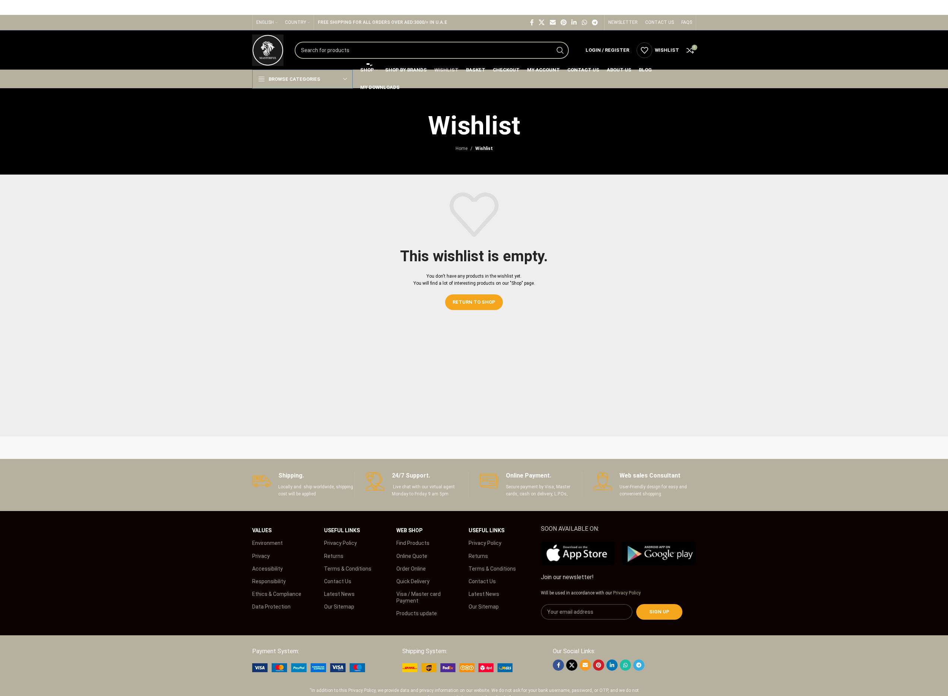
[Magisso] (347, 447)
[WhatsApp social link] (584, 22)
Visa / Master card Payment (418, 597)
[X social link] (541, 22)
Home (461, 148)
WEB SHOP (409, 530)
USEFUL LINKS (342, 530)
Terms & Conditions (347, 569)
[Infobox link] (303, 485)
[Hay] (600, 447)
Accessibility (267, 569)
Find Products (412, 543)
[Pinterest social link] (563, 22)
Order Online (411, 569)
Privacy (261, 556)
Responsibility (269, 581)
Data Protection (271, 607)
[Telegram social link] (594, 22)
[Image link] (308, 667)
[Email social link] (552, 22)
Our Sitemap (339, 607)
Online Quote (411, 556)
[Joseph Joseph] (537, 447)
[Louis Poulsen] (410, 447)
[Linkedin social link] (574, 22)
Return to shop (474, 302)
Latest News (339, 594)
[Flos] (664, 447)
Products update (416, 613)
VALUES (262, 530)
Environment (267, 543)
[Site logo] (267, 49)
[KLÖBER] (473, 447)
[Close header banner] (938, 7)
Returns (333, 556)
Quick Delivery (412, 581)
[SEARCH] (560, 50)
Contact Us (337, 581)
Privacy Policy (340, 543)
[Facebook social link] (531, 22)
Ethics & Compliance (276, 594)
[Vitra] (284, 447)
